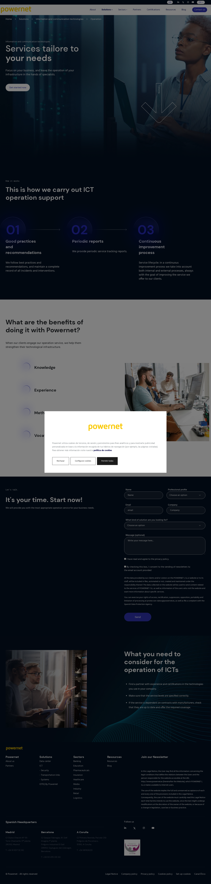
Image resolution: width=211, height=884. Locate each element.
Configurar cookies (83, 461)
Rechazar (61, 461)
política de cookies (103, 450)
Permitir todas (107, 461)
